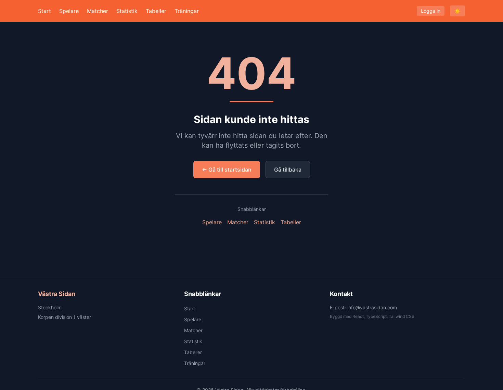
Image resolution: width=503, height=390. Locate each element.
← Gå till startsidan (227, 169)
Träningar (187, 11)
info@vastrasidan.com (372, 307)
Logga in (430, 11)
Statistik (127, 11)
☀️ (457, 11)
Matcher (97, 11)
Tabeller (156, 11)
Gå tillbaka (287, 169)
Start (44, 11)
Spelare (69, 11)
